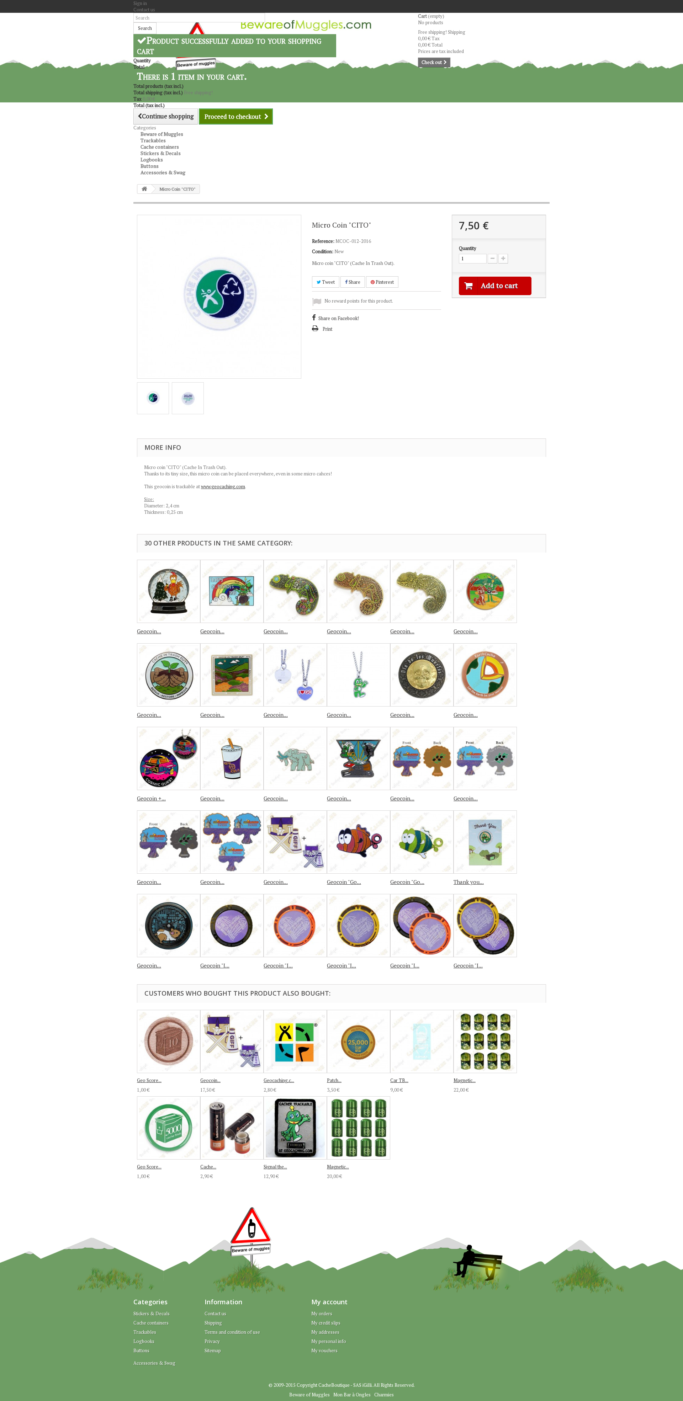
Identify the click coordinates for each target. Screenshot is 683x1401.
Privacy (212, 1341)
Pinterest (384, 282)
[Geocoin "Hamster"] (168, 925)
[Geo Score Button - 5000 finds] (168, 1128)
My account (329, 1302)
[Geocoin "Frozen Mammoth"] (295, 758)
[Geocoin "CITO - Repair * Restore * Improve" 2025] (168, 675)
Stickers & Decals (151, 1313)
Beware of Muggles (309, 1394)
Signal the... (275, 1166)
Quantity (467, 248)
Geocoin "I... (214, 965)
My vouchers (324, 1350)
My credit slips (325, 1323)
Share (354, 282)
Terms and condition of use (232, 1332)
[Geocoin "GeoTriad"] (358, 758)
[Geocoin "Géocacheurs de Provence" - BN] (168, 842)
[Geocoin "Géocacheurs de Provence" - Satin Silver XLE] (485, 758)
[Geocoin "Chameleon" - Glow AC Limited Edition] (358, 591)
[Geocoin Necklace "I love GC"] (295, 675)
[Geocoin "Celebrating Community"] (485, 591)
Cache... (208, 1166)
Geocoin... (149, 631)
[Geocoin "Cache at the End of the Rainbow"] (232, 591)
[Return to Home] (144, 189)
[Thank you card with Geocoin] (485, 842)
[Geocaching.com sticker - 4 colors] (295, 1041)
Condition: (322, 251)
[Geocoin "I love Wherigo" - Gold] (358, 925)
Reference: (323, 241)
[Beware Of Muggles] (306, 25)
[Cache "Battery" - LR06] (232, 1128)
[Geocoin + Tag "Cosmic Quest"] (168, 758)
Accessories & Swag (163, 172)
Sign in (140, 3)
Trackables (144, 1332)
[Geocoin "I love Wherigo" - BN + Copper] (422, 925)
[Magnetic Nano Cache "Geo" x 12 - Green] (358, 1128)
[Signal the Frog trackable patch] (295, 1128)
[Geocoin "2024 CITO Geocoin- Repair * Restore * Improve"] (232, 675)
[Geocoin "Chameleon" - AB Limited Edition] (422, 591)
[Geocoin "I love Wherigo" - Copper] (295, 925)
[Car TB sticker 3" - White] (422, 1041)
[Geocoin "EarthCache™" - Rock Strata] (485, 675)
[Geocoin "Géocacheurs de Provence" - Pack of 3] (232, 842)
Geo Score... (149, 1080)
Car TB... (399, 1080)
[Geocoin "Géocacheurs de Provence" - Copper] (422, 758)
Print (327, 329)
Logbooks (143, 1341)
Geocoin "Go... (344, 881)
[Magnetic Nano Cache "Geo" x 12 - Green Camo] (485, 1041)
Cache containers (151, 1323)
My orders (321, 1313)
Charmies (384, 1394)
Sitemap (213, 1350)
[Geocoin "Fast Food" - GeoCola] (232, 758)
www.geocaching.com (223, 486)
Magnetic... (465, 1080)
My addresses (325, 1332)
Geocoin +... (151, 798)
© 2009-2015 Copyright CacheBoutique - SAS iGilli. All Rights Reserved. (342, 1385)
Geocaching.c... (279, 1080)
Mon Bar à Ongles (352, 1394)
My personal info (328, 1341)
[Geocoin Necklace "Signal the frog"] (358, 675)
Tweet (328, 282)
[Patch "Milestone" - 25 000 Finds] (358, 1041)
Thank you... (469, 881)
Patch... (334, 1080)
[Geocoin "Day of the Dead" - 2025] (422, 675)
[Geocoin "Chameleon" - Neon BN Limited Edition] (295, 591)
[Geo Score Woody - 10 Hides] (168, 1041)
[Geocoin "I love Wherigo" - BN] (232, 925)
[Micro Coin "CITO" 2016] (153, 398)
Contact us (144, 9)
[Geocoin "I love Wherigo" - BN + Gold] (485, 925)
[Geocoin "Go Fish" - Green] (422, 842)
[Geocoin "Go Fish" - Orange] (358, 842)
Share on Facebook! (338, 318)
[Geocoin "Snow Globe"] (168, 591)
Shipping (213, 1323)
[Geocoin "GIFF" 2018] (295, 842)
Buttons (141, 1350)
